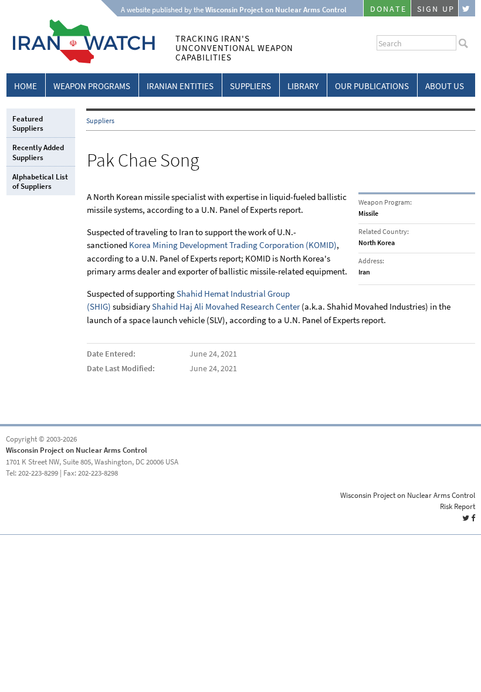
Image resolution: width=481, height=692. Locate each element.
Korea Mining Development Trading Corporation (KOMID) (233, 245)
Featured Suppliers (27, 123)
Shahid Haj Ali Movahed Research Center (226, 307)
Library (303, 86)
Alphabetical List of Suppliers (40, 181)
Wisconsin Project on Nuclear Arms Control (76, 450)
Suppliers (250, 86)
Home (25, 86)
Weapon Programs (91, 86)
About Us (444, 86)
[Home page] (80, 61)
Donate (388, 9)
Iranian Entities (180, 86)
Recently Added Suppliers (38, 152)
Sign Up (436, 9)
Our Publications (372, 86)
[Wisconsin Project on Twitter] (467, 8)
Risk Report (457, 506)
